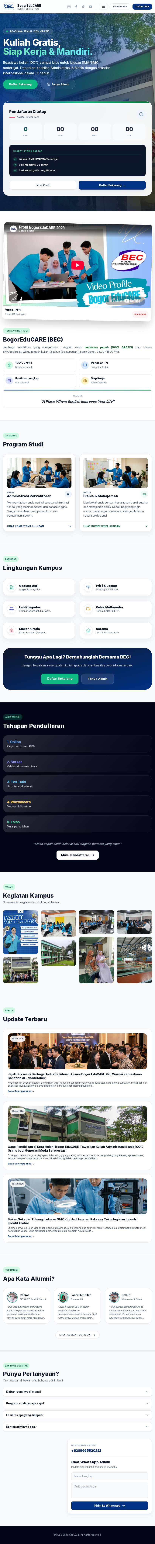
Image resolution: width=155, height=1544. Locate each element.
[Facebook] (76, 7)
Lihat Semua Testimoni (75, 1334)
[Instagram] (69, 7)
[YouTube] (91, 7)
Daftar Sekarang (20, 84)
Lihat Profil (43, 185)
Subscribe (140, 314)
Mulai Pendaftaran (75, 855)
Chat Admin (120, 6)
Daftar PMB (142, 6)
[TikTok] (83, 7)
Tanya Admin (60, 84)
